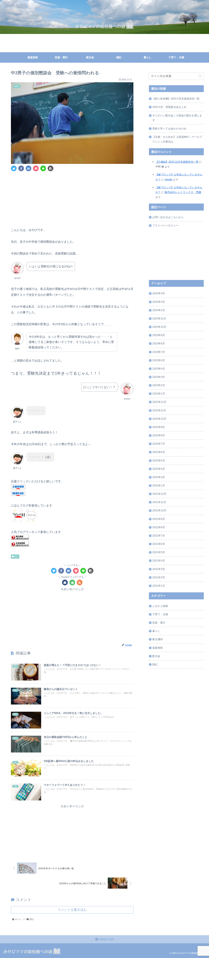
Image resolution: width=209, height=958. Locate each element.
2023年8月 (158, 343)
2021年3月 (158, 569)
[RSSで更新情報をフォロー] (79, 582)
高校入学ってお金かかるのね (169, 128)
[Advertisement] (72, 198)
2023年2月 (158, 385)
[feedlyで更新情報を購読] (72, 582)
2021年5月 (158, 552)
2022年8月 (158, 435)
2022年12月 (159, 402)
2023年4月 (158, 368)
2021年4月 (158, 560)
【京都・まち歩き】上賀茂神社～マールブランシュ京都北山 (177, 139)
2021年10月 (159, 510)
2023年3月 (158, 377)
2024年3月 (158, 301)
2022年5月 (158, 460)
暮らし (156, 631)
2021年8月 (158, 527)
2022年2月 (158, 477)
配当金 (156, 656)
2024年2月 (158, 310)
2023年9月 (158, 335)
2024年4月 (158, 293)
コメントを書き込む (72, 909)
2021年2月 (158, 577)
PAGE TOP (106, 939)
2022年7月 (158, 443)
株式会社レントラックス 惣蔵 (183, 192)
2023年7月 (158, 351)
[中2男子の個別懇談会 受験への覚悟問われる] (28, 168)
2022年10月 (159, 418)
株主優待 (157, 639)
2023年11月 (159, 318)
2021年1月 (158, 585)
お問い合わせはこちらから (168, 217)
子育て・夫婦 (160, 614)
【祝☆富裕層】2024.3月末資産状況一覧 (176, 98)
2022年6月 (158, 452)
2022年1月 (158, 485)
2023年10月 (159, 326)
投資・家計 (158, 622)
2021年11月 (159, 502)
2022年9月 (158, 427)
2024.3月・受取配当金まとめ (169, 106)
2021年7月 (158, 535)
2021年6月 (158, 544)
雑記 (16, 556)
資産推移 (157, 647)
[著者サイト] (65, 582)
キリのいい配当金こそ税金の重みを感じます (177, 118)
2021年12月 (159, 493)
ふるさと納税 (160, 606)
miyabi (168, 179)
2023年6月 (158, 360)
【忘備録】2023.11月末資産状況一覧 (177, 161)
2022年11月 (159, 410)
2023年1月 (158, 393)
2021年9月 (158, 518)
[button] (200, 76)
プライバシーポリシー (165, 225)
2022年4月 (158, 468)
